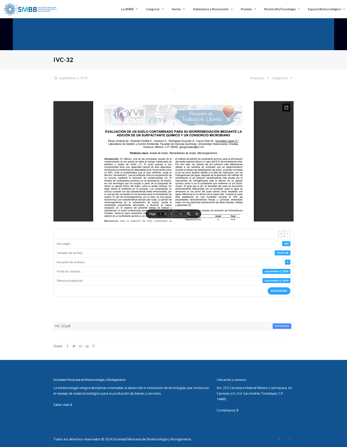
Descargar (279, 291)
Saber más (61, 404)
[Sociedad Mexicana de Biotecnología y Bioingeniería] (30, 9)
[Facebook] (279, 439)
